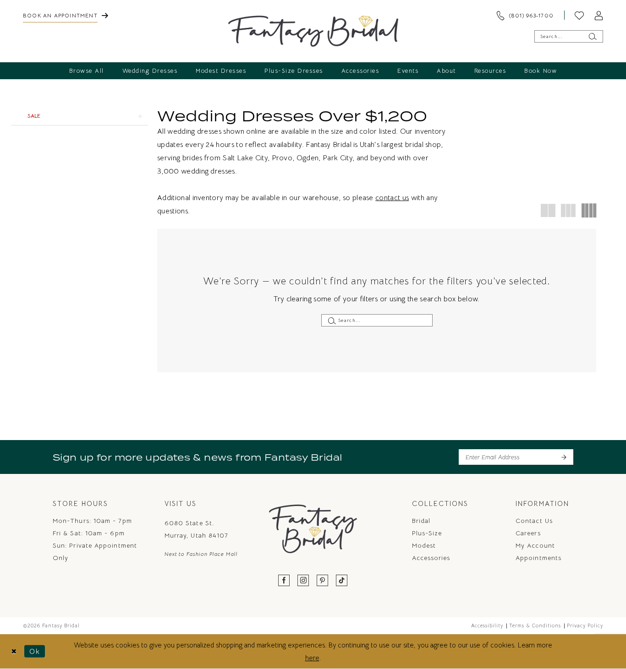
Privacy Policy (585, 625)
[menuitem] (65, 15)
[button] (598, 15)
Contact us (534, 521)
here (312, 657)
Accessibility (487, 625)
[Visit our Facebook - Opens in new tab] (284, 581)
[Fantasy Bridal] (313, 31)
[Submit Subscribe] (563, 457)
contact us (392, 197)
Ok (34, 651)
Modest (424, 545)
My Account (535, 545)
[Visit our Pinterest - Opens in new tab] (322, 581)
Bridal (421, 521)
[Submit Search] (592, 36)
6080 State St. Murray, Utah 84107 (196, 529)
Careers (528, 533)
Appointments (538, 558)
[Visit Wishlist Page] (579, 15)
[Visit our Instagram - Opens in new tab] (303, 581)
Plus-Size (427, 533)
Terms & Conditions (535, 625)
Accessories (431, 558)
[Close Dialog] (13, 651)
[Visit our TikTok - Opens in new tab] (341, 581)
